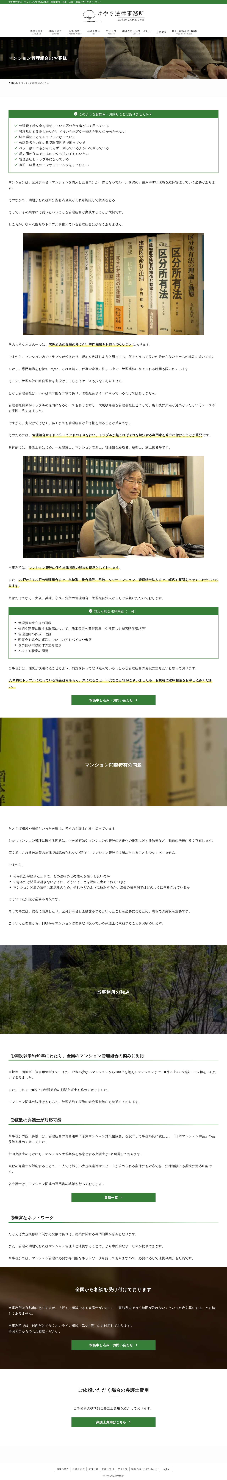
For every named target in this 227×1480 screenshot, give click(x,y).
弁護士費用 (108, 1469)
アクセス (123, 1469)
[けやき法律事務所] (113, 16)
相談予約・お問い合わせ (144, 1469)
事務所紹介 (63, 1469)
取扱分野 (93, 1469)
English (166, 1469)
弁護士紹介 (79, 1469)
